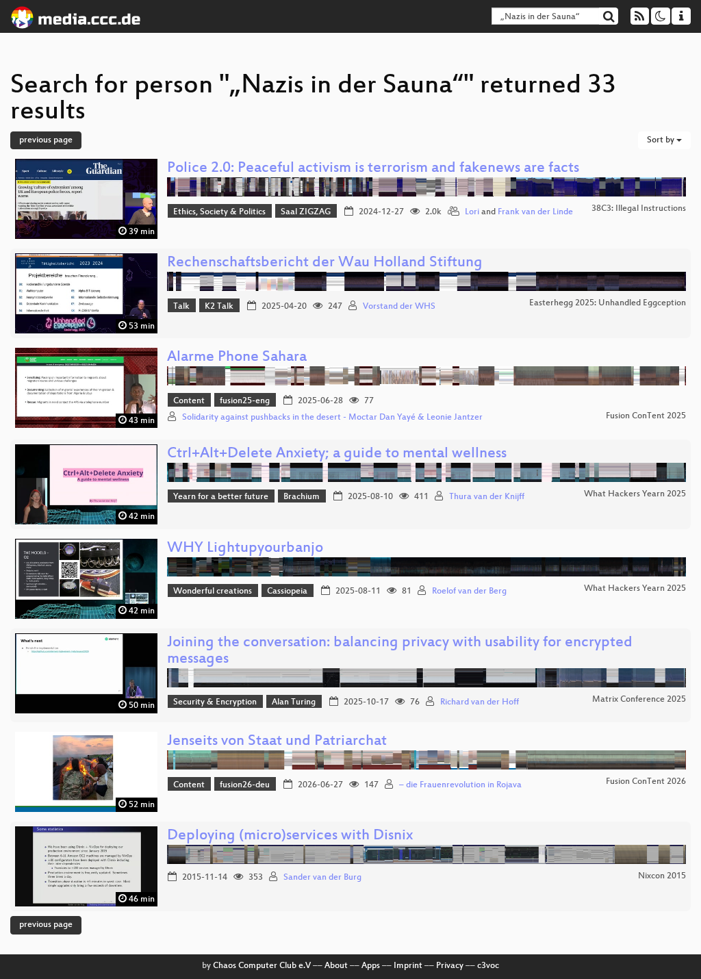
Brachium (301, 497)
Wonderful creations (212, 591)
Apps (370, 966)
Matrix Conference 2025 (639, 699)
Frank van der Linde (535, 212)
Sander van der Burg (322, 877)
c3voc (488, 966)
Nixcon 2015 (662, 876)
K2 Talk (219, 307)
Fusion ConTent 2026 (646, 782)
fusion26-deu (245, 785)
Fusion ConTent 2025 (646, 416)
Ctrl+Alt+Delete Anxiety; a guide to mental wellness (337, 454)
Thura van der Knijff (486, 497)
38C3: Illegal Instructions (638, 209)
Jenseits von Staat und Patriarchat (277, 741)
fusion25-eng (245, 401)
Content (189, 401)
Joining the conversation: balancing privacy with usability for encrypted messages (400, 651)
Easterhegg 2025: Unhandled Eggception (607, 303)
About (336, 966)
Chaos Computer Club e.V (262, 966)
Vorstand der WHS (399, 307)
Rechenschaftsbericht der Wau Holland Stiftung (325, 263)
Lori (472, 212)
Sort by (661, 140)
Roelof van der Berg (469, 591)
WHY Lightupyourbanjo (245, 548)
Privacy (449, 966)
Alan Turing (294, 702)
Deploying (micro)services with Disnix (290, 836)
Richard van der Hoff (479, 702)
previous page (46, 140)
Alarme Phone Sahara (237, 357)
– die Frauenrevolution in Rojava (460, 785)
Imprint (408, 966)
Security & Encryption (215, 702)
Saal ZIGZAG (306, 212)
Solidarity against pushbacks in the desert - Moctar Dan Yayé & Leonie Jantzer (332, 417)
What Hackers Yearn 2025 (635, 494)
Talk (181, 307)
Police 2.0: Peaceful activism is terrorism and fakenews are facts (373, 168)
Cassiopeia (287, 591)
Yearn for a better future (220, 497)
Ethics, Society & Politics (219, 212)
